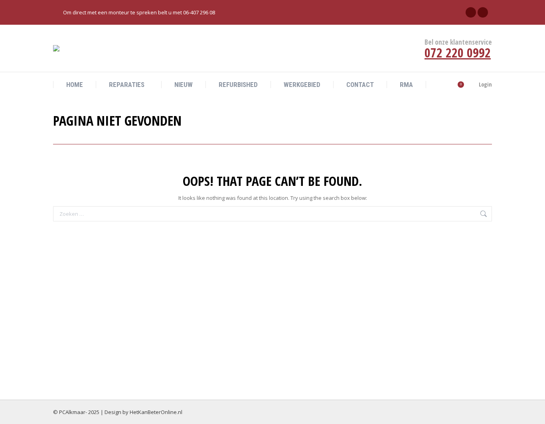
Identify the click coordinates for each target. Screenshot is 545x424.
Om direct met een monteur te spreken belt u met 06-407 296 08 (139, 12)
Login (485, 84)
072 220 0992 (458, 52)
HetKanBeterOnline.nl (156, 412)
